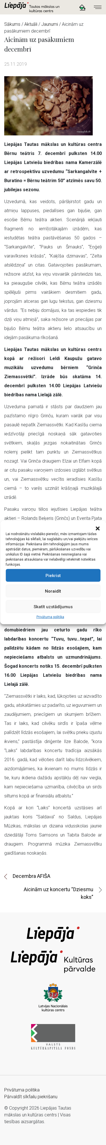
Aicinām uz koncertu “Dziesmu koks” (58, 893)
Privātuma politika (50, 617)
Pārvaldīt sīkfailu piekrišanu (30, 1096)
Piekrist (53, 575)
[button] (97, 528)
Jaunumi (49, 24)
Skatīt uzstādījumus (53, 606)
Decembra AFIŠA (31, 876)
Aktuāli (30, 24)
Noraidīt (53, 590)
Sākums (12, 24)
